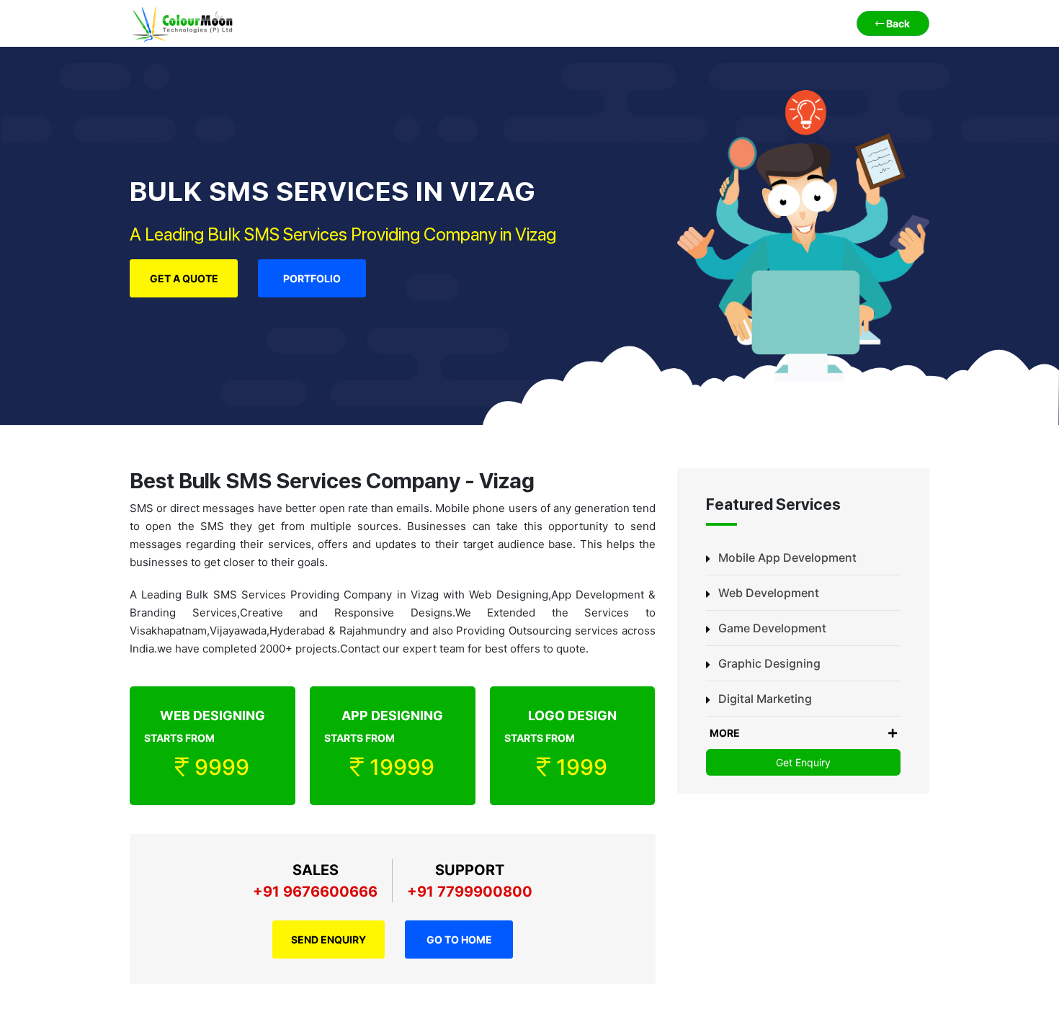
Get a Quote (184, 278)
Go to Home (459, 939)
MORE (725, 733)
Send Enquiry (328, 939)
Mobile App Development (787, 557)
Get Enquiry (803, 762)
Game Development (772, 628)
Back (897, 23)
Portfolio (312, 278)
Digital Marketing (765, 698)
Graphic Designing (769, 663)
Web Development (768, 593)
